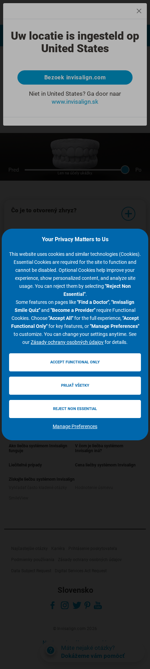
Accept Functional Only (75, 362)
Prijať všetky (75, 385)
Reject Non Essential (75, 409)
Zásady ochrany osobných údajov (67, 342)
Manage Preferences (75, 426)
